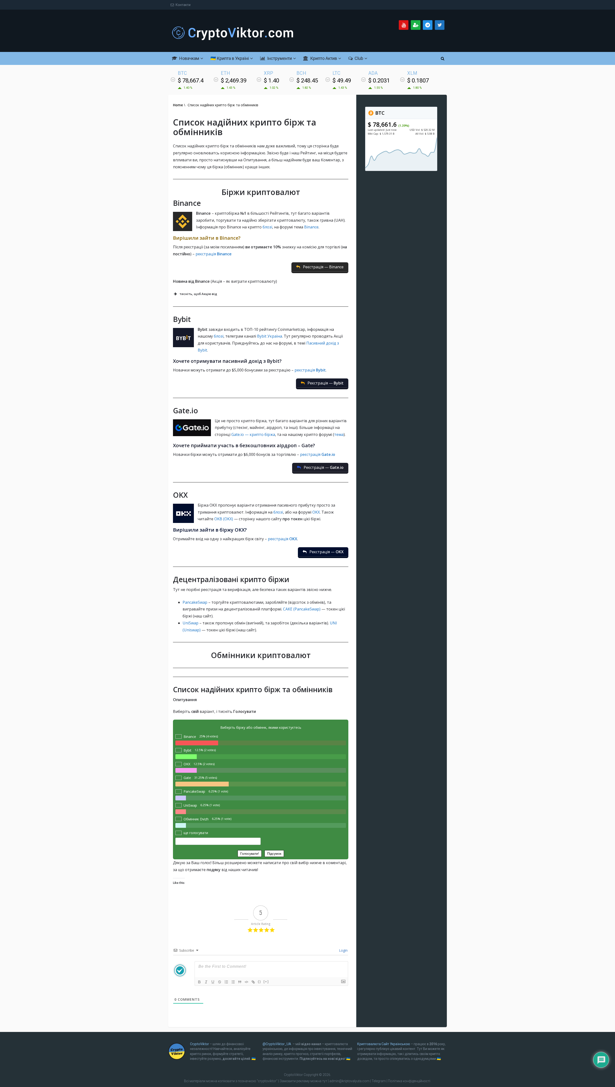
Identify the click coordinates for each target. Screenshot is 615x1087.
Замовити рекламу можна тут (304, 1081)
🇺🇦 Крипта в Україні (229, 58)
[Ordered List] (226, 982)
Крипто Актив (323, 58)
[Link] (253, 982)
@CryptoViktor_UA (277, 1044)
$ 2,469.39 (233, 80)
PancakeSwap (195, 602)
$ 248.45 (307, 80)
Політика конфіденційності (409, 1081)
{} (259, 981)
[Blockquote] (239, 982)
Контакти (183, 5)
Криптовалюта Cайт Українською (383, 1044)
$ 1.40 (271, 80)
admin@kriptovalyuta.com (349, 1081)
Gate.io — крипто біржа (253, 434)
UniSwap (190, 623)
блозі (267, 227)
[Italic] (206, 982)
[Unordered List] (233, 982)
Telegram (379, 1081)
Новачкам (188, 58)
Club (358, 58)
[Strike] (219, 982)
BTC (379, 113)
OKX (316, 512)
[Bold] (199, 982)
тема (339, 434)
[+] (266, 981)
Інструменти (279, 58)
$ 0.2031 (379, 80)
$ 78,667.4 (190, 80)
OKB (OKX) (224, 519)
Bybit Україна (269, 336)
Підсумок (274, 853)
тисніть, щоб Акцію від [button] (198, 294)
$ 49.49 (341, 80)
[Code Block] (246, 982)
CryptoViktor (199, 1044)
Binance (311, 227)
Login (343, 950)
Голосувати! (249, 853)
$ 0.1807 (418, 80)
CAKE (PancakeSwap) (301, 609)
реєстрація (214, 254)
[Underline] (212, 982)
